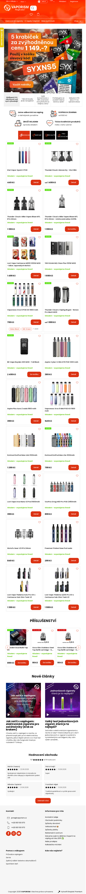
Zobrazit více (42, 800)
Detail (35, 182)
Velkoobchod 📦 (51, 826)
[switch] (42, 1)
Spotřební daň (11, 864)
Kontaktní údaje (50, 817)
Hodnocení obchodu (42, 755)
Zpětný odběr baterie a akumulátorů (20, 861)
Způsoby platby (50, 829)
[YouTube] (18, 833)
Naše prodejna (50, 841)
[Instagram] (12, 833)
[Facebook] (7, 833)
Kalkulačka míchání (52, 844)
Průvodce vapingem (13, 854)
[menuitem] (12, 21)
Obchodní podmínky (52, 820)
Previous (7, 647)
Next (78, 647)
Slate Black (13, 329)
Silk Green (26, 329)
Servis (7, 857)
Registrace (73, 1)
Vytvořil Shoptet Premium (70, 892)
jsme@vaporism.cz (18, 818)
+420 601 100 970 (17, 822)
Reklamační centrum (53, 833)
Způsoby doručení (51, 823)
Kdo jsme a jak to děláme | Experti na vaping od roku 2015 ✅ (59, 837)
